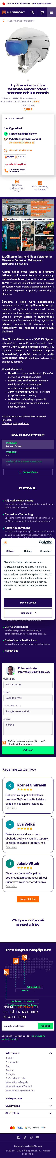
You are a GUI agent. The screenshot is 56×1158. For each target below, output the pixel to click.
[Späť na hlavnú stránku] (13, 12)
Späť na (21, 20)
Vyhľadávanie (32, 12)
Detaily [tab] (28, 551)
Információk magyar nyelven (19, 1090)
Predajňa (10, 1074)
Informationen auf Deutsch (18, 1086)
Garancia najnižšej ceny (20, 150)
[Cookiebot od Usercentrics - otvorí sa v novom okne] (39, 542)
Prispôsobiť (26, 613)
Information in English (16, 1082)
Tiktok (24, 1137)
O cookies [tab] (45, 551)
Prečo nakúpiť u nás (15, 1078)
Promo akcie (11, 1062)
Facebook (18, 1137)
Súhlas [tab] (10, 551)
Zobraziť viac (30, 472)
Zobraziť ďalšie (28, 899)
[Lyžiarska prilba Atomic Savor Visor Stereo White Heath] (27, 50)
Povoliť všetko (28, 602)
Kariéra (9, 1070)
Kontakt (9, 1058)
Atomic (36, 101)
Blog (7, 1066)
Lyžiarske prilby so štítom (15, 423)
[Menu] (51, 12)
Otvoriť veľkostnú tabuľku (21, 142)
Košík (42, 12)
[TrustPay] (43, 1128)
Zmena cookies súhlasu (28, 1146)
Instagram (31, 1137)
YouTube (37, 1137)
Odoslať (45, 1025)
